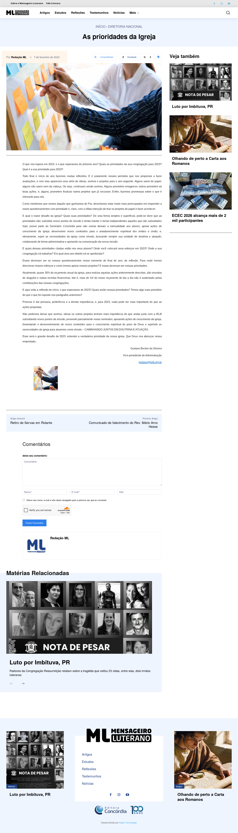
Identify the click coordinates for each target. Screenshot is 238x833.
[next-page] (23, 684)
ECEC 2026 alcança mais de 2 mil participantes (199, 218)
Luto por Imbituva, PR (40, 662)
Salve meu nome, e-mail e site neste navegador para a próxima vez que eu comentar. (67, 500)
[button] (226, 12)
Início (101, 26)
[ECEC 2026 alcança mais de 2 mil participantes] (201, 190)
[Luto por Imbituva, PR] (79, 617)
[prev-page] (11, 684)
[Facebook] (214, 3)
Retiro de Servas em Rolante (31, 422)
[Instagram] (221, 3)
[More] (158, 57)
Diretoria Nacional (125, 26)
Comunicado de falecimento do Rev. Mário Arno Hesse (123, 424)
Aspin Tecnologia (128, 822)
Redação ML (19, 57)
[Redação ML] (36, 546)
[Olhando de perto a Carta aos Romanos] (201, 133)
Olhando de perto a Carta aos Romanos (199, 161)
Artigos (179, 786)
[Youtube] (229, 3)
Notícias (11, 786)
